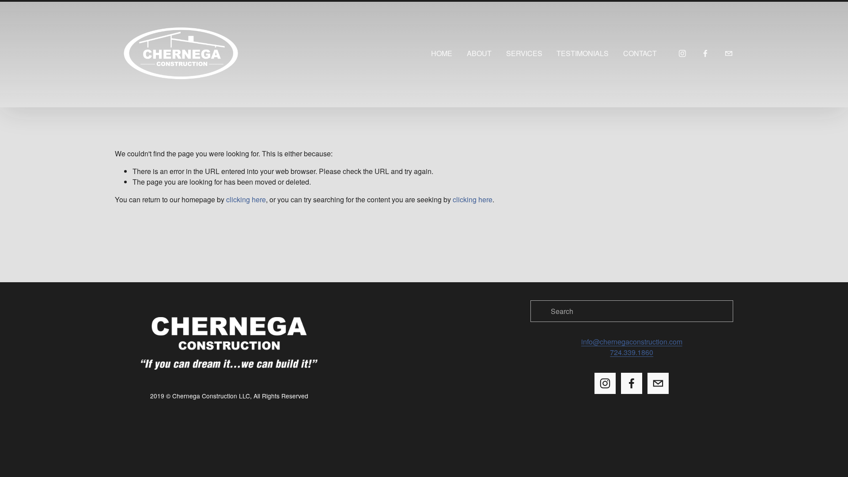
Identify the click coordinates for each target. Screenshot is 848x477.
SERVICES (524, 53)
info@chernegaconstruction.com (631, 342)
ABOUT (479, 53)
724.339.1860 (631, 352)
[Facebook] (705, 53)
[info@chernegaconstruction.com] (728, 53)
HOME (441, 53)
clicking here (246, 199)
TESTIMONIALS (582, 53)
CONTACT (640, 53)
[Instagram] (682, 53)
